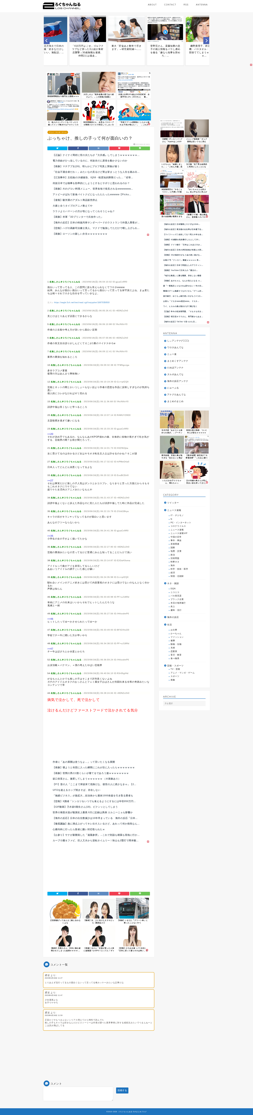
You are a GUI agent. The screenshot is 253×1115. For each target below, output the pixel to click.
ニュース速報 (174, 510)
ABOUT (152, 4)
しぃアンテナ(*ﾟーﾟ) (178, 340)
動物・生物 (176, 644)
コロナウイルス (178, 526)
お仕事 (174, 630)
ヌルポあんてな (175, 374)
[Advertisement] (98, 257)
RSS (186, 4)
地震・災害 (176, 551)
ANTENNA (202, 4)
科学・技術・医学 (179, 569)
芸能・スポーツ (175, 665)
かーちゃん (176, 633)
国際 (173, 548)
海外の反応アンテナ (177, 381)
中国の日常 (176, 537)
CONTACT (170, 4)
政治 (173, 555)
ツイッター (173, 502)
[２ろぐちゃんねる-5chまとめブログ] (62, 9)
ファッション (177, 637)
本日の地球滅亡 (178, 603)
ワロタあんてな (175, 347)
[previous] (47, 40)
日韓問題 (175, 558)
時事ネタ (175, 562)
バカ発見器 (176, 596)
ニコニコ (175, 592)
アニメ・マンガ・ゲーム (58, 132)
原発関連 (175, 544)
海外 (173, 565)
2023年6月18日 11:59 (54, 1015)
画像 (173, 680)
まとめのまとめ (175, 401)
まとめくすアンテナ (177, 361)
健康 (173, 640)
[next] (206, 40)
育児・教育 (176, 655)
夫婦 (173, 648)
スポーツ (175, 676)
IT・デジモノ (177, 515)
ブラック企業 (177, 599)
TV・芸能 (175, 669)
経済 (173, 573)
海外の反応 (173, 617)
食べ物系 (175, 658)
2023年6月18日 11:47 (54, 995)
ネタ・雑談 (173, 583)
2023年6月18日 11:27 (54, 978)
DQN (173, 589)
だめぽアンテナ (175, 367)
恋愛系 (174, 651)
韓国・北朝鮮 (177, 576)
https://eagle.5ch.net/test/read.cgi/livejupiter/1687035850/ (82, 302)
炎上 (173, 606)
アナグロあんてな (176, 394)
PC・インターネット (181, 522)
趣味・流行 (176, 610)
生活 (169, 624)
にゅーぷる (173, 388)
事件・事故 (176, 540)
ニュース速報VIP (179, 533)
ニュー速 (172, 354)
